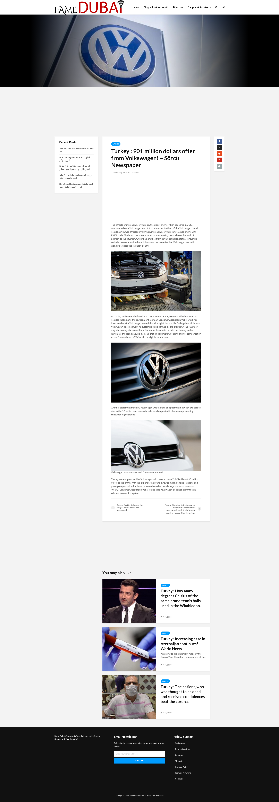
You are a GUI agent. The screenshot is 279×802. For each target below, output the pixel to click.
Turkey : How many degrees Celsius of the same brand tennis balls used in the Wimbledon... (181, 598)
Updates (116, 144)
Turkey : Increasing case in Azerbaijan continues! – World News (183, 643)
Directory (178, 7)
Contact (179, 778)
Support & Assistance (199, 7)
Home (136, 7)
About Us (179, 761)
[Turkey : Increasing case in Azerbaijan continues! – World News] (129, 648)
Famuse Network (183, 773)
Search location (182, 749)
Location (179, 755)
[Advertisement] (139, 111)
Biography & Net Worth (156, 7)
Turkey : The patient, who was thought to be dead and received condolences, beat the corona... (183, 694)
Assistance (180, 743)
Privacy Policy (181, 767)
